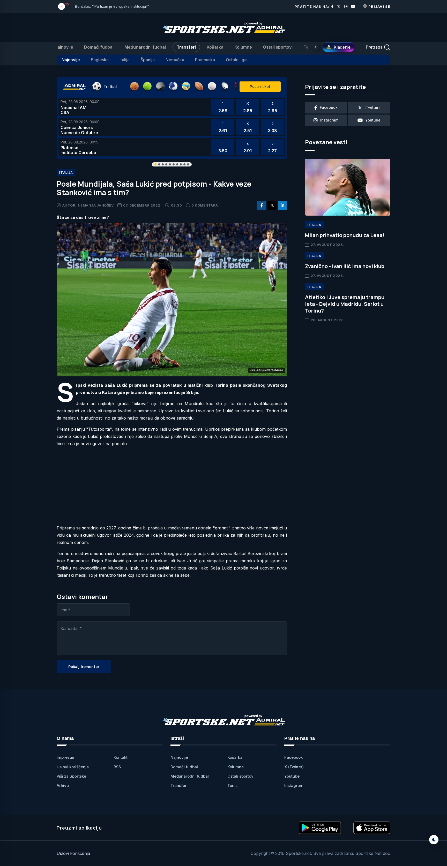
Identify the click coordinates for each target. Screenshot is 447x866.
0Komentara (204, 205)
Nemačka (175, 59)
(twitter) (372, 107)
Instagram (293, 785)
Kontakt (121, 757)
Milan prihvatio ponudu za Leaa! (344, 235)
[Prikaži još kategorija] (315, 47)
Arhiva (63, 785)
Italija (125, 59)
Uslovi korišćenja (73, 766)
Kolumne (243, 47)
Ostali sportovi (278, 47)
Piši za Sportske (71, 776)
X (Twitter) (294, 766)
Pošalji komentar (83, 666)
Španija (147, 59)
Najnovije (63, 47)
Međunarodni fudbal (145, 47)
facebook (329, 107)
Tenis (309, 47)
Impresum (66, 757)
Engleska (100, 59)
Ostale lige (236, 59)
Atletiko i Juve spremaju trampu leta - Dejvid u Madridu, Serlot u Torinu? (344, 304)
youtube (373, 120)
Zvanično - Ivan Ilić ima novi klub (344, 266)
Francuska (205, 59)
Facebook (293, 757)
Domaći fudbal (99, 47)
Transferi (186, 47)
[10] (61, 6)
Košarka (215, 47)
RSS (117, 766)
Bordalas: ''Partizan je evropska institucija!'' (112, 6)
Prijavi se (379, 6)
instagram (329, 120)
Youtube (292, 776)
